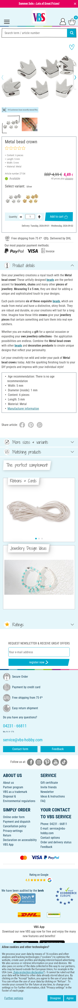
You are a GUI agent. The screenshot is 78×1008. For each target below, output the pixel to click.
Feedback (58, 749)
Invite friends (49, 787)
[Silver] (13, 199)
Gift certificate (49, 782)
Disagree (55, 998)
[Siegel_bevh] (23, 898)
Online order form (14, 817)
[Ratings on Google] (39, 878)
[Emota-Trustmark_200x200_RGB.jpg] (65, 896)
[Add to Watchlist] (71, 47)
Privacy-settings (13, 831)
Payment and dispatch (16, 821)
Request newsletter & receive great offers (39, 643)
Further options (13, 998)
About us (8, 782)
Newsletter (47, 792)
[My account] (62, 21)
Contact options (50, 837)
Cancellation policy (14, 826)
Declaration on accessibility (20, 840)
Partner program (13, 787)
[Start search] (71, 33)
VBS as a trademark (15, 792)
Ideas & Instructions (53, 796)
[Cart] (71, 21)
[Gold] (30, 199)
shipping (69, 178)
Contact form (20, 749)
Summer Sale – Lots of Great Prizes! (39, 3)
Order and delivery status (56, 842)
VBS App (8, 844)
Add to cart (56, 216)
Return (7, 835)
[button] (6, 77)
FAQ (43, 801)
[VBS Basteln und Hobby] (39, 16)
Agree (70, 998)
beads (50, 280)
